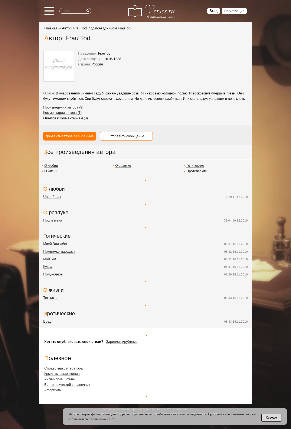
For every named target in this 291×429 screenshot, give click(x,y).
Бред (47, 321)
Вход (214, 11)
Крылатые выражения (62, 373)
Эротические (196, 171)
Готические (195, 165)
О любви (51, 165)
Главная (51, 28)
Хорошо (271, 417)
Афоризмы (53, 390)
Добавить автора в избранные (70, 136)
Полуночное (53, 274)
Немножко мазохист (59, 251)
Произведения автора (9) (63, 107)
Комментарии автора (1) (62, 112)
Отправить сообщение (126, 136)
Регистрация (234, 11)
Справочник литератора (63, 368)
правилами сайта (103, 419)
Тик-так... (50, 298)
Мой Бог (49, 259)
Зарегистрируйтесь (121, 341)
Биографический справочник (67, 385)
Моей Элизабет (55, 244)
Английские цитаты (59, 379)
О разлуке (123, 165)
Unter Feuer (52, 197)
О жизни (50, 171)
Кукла (47, 266)
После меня (52, 220)
